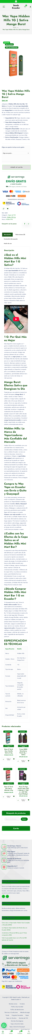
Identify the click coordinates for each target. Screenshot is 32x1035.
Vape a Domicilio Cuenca (11, 1029)
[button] (4, 1025)
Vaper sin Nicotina (11, 1018)
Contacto (22, 1004)
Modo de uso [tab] (8, 243)
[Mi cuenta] (30, 6)
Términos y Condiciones (11, 1012)
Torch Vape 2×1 (25, 1029)
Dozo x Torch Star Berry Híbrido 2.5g (8, 788)
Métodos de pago (25, 1012)
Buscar (24, 819)
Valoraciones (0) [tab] (20, 234)
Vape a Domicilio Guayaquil (17, 1027)
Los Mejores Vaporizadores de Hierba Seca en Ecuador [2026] (14, 929)
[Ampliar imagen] (27, 51)
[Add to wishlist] (7, 208)
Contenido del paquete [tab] (11, 239)
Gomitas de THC (23, 1018)
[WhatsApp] (28, 223)
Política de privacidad (17, 1007)
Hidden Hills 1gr (11, 217)
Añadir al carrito (16, 167)
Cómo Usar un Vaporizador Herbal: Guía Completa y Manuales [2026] (16, 924)
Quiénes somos (13, 1004)
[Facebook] (24, 223)
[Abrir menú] (16, 1)
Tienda (7, 1015)
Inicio (14, 27)
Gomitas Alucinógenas (17, 1021)
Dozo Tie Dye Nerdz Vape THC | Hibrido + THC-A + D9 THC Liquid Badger (23, 790)
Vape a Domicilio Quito (17, 1024)
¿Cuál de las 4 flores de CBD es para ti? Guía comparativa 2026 (14, 934)
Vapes (27, 1015)
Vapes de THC (12, 215)
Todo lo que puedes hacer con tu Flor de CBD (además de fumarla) (14, 939)
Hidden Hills (9, 219)
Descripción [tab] (7, 234)
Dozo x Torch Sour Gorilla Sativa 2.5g (8, 751)
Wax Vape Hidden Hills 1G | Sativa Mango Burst (16, 29)
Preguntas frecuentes (17, 1015)
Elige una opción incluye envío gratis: (5, 147)
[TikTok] (7, 896)
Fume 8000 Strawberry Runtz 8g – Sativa (23, 752)
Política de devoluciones (17, 1009)
